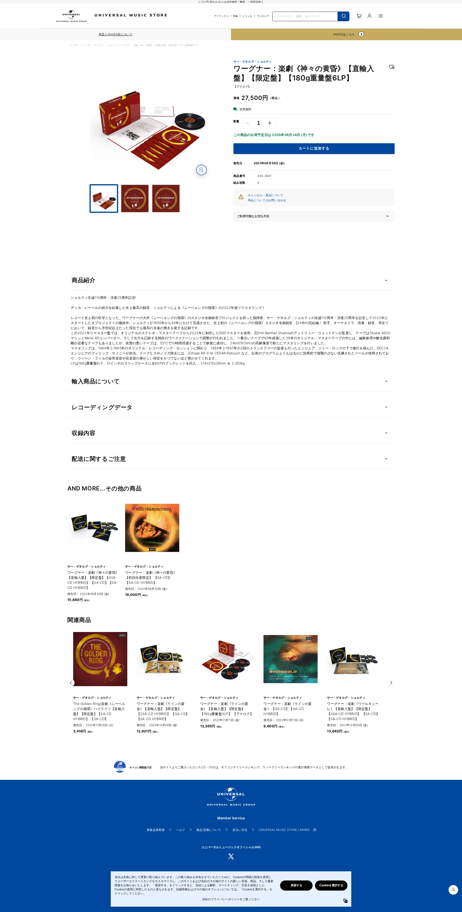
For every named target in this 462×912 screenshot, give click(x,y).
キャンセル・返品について (265, 195)
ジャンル (247, 15)
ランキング (263, 15)
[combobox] (310, 16)
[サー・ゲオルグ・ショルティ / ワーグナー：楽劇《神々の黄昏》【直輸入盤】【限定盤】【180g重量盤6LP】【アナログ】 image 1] (150, 119)
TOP (453, 890)
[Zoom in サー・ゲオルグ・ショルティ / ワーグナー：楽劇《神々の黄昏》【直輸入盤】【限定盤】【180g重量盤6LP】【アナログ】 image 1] (201, 170)
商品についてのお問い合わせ (267, 200)
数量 (236, 121)
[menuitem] (150, 217)
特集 (235, 15)
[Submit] (343, 16)
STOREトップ (77, 45)
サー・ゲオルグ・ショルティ (102, 45)
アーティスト (221, 15)
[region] (115, 34)
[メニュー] (380, 15)
